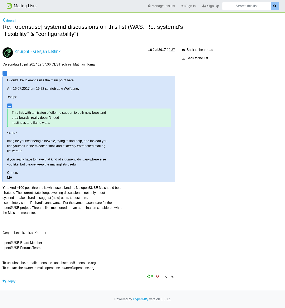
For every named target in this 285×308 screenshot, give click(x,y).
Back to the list (197, 58)
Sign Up (212, 6)
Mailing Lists (25, 6)
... (4, 73)
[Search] (275, 6)
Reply (10, 281)
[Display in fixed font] (166, 277)
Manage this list (163, 6)
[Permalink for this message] (172, 277)
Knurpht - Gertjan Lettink (38, 51)
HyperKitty (140, 299)
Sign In (190, 6)
